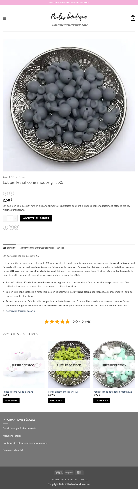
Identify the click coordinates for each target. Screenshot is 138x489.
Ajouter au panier (36, 218)
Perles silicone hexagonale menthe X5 (112, 391)
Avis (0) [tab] (61, 248)
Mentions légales (12, 435)
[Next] (135, 376)
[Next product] (5, 193)
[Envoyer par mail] (11, 227)
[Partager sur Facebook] (5, 227)
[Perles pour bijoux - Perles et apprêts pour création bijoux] (69, 15)
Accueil (6, 177)
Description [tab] (9, 248)
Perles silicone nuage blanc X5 (18, 391)
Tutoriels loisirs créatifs (63, 479)
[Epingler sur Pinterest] (16, 227)
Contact (84, 479)
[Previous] (3, 376)
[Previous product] (11, 193)
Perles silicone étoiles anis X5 (63, 391)
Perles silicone (19, 177)
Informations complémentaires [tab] (36, 248)
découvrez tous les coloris (20, 310)
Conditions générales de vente (19, 428)
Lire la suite (11, 400)
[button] (4, 18)
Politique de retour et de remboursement (25, 442)
